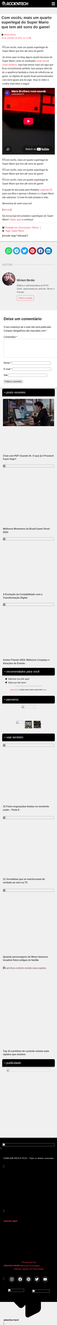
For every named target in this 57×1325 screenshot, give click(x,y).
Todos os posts (25, 298)
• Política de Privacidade (28, 1265)
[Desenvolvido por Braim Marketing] (41, 1292)
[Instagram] (12, 1279)
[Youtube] (45, 1279)
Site (6, 375)
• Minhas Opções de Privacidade (28, 1269)
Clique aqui (15, 219)
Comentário (10, 337)
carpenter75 (46, 190)
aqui (44, 690)
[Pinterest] (28, 1279)
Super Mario (17, 231)
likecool (7, 209)
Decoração (24, 227)
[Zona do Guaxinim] (37, 724)
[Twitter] (37, 1279)
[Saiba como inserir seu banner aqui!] (19, 724)
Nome (7, 363)
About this (14, 690)
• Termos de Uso (28, 1262)
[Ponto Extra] (28, 724)
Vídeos (35, 227)
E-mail (8, 369)
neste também (9, 64)
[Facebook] (20, 1279)
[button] (8, 251)
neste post (41, 61)
